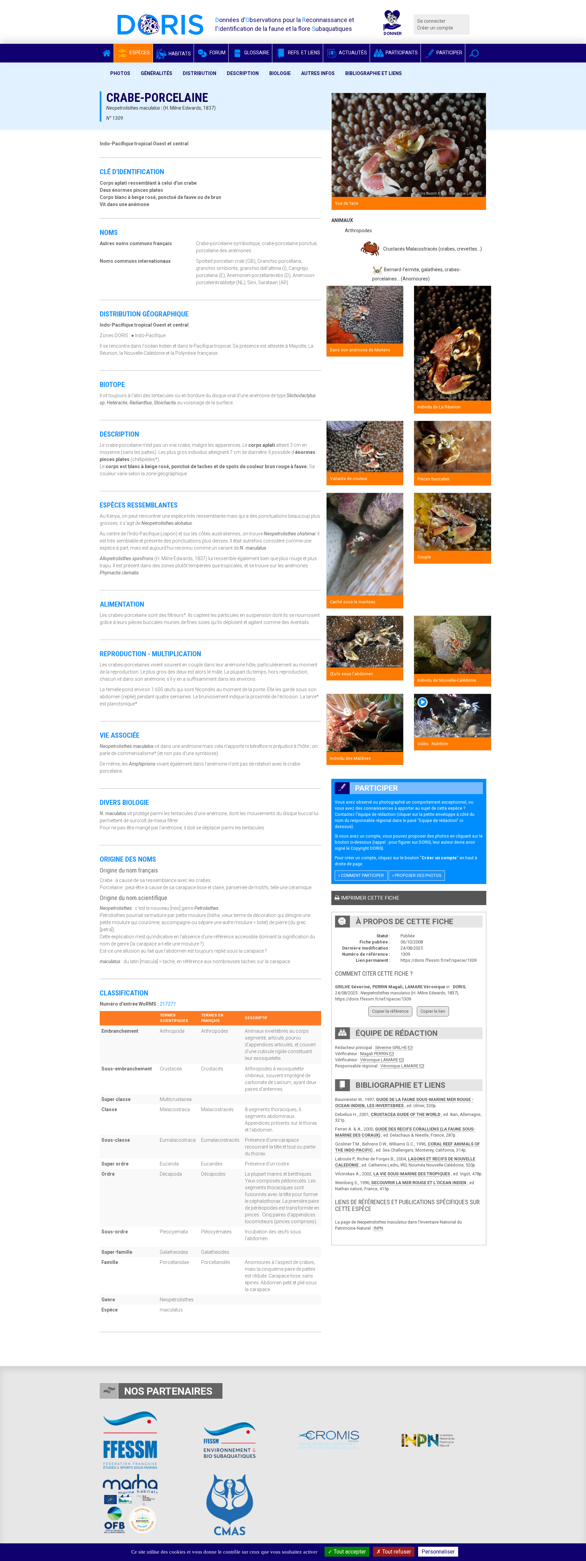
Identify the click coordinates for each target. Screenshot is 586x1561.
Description (243, 73)
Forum (217, 52)
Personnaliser (438, 1551)
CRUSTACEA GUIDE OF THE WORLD (405, 1114)
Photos (120, 73)
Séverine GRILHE (391, 1047)
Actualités (352, 52)
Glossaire (256, 52)
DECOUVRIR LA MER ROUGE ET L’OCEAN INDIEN (418, 1182)
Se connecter (431, 21)
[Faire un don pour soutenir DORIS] (392, 24)
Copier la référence (390, 1011)
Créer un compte (435, 28)
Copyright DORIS (366, 848)
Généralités (156, 73)
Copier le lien (433, 1011)
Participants (401, 52)
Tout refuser (396, 1551)
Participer (448, 52)
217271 (168, 1004)
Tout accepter (349, 1551)
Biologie (280, 73)
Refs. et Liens (303, 52)
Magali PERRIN (374, 1053)
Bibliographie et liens (373, 73)
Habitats (179, 53)
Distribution (199, 73)
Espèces (139, 52)
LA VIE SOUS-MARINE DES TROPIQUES (411, 1173)
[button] (474, 53)
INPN (378, 1228)
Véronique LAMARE (379, 1059)
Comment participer (362, 875)
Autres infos (318, 73)
